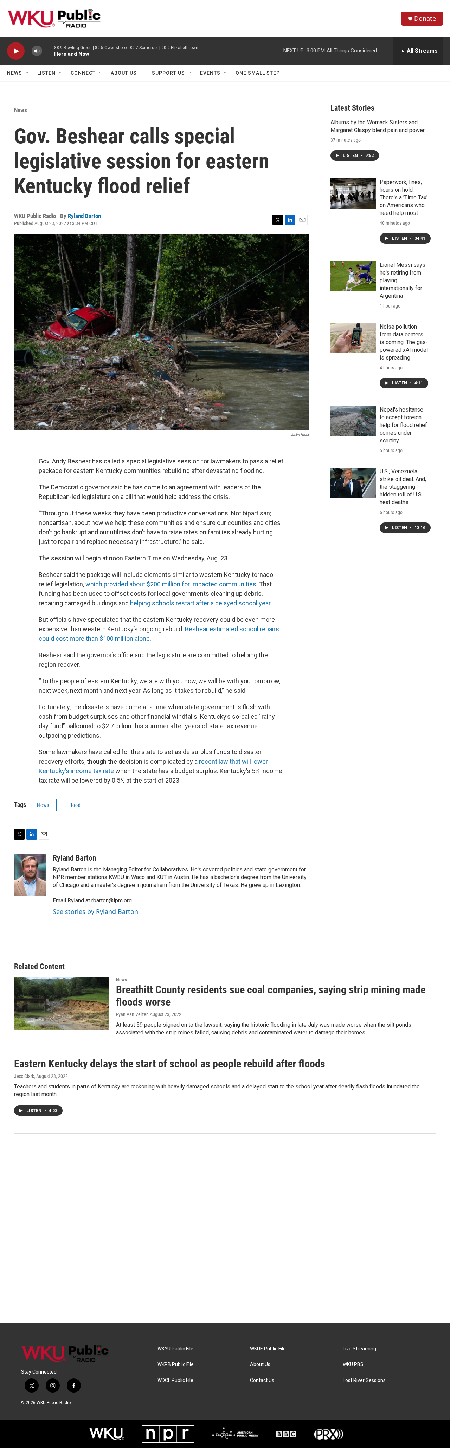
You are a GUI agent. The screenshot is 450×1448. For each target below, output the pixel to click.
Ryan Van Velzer (132, 1014)
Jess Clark (24, 1076)
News (14, 73)
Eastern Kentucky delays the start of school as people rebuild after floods (169, 1064)
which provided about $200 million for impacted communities (170, 584)
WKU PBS (353, 1364)
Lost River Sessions (364, 1380)
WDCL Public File (175, 1380)
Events (210, 73)
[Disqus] (225, 1228)
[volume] (37, 51)
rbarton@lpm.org (111, 900)
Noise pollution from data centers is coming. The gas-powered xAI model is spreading (404, 342)
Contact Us (262, 1380)
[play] (15, 51)
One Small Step (258, 73)
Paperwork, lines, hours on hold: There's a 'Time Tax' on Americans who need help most (404, 197)
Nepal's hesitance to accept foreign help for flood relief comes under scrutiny (403, 425)
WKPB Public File (176, 1364)
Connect (83, 73)
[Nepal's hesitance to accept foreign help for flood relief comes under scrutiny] (353, 421)
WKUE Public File (268, 1348)
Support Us (168, 73)
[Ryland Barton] (30, 875)
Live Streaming (359, 1348)
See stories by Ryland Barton (95, 911)
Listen (46, 73)
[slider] (48, 50)
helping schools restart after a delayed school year (199, 603)
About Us (124, 73)
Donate (425, 18)
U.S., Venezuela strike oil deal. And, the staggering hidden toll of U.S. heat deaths (403, 487)
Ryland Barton (84, 215)
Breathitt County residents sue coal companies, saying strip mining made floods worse (270, 995)
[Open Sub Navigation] (27, 73)
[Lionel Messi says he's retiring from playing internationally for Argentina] (353, 276)
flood (75, 805)
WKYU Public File (175, 1348)
